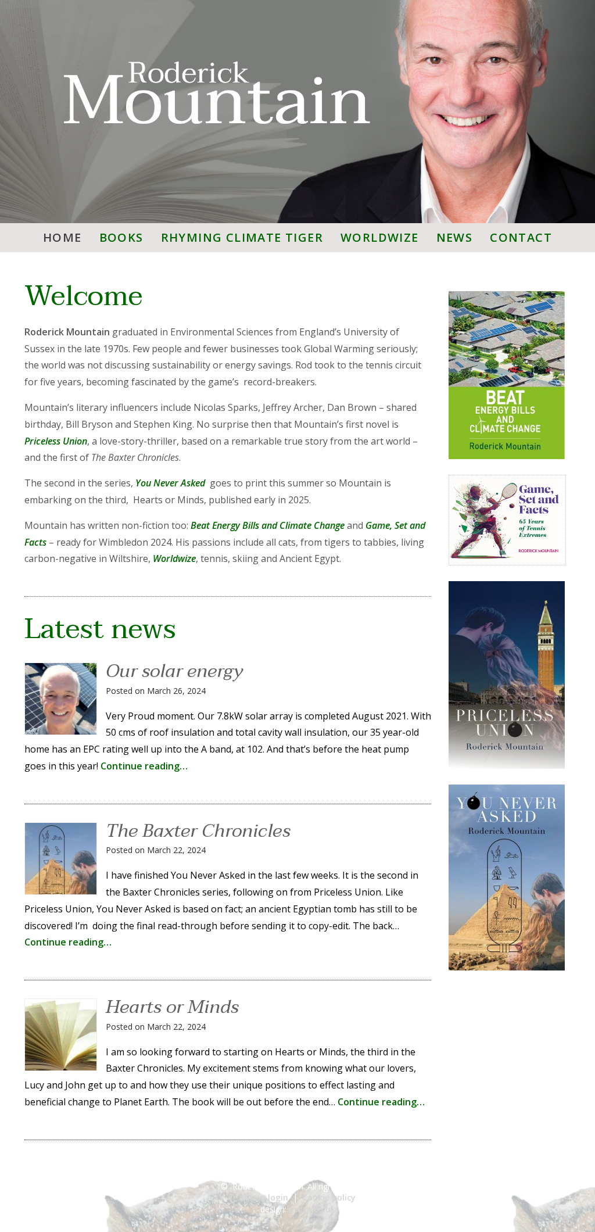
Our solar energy (174, 671)
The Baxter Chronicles (198, 831)
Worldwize (379, 237)
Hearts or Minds (172, 1007)
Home (62, 237)
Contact (521, 237)
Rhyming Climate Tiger (242, 237)
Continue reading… (144, 766)
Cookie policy (329, 1197)
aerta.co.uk (312, 1209)
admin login (263, 1197)
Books (121, 237)
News (454, 237)
